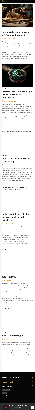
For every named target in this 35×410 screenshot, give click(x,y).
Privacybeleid (7, 389)
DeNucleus (17, 407)
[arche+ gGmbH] (5, 1)
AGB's (5, 393)
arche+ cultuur (9, 277)
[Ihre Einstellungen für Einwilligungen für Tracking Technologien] (32, 407)
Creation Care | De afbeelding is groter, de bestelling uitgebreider (17, 95)
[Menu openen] (31, 1)
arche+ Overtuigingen (12, 336)
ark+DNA (4, 29)
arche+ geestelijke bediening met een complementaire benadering (15, 217)
